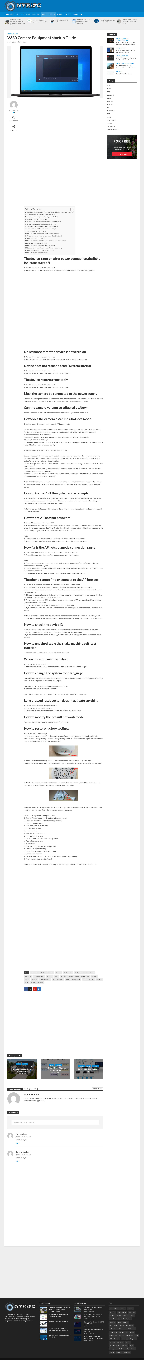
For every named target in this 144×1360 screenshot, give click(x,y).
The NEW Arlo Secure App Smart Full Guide (107, 21)
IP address (122, 1329)
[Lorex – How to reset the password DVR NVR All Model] (77, 1339)
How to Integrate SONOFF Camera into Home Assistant (85, 21)
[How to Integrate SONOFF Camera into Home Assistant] (74, 21)
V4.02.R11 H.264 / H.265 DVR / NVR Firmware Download (93, 1315)
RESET (85, 979)
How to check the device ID (36, 238)
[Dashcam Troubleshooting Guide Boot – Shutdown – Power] (119, 21)
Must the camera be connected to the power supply (43, 222)
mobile (27, 979)
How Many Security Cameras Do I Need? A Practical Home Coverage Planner (17, 22)
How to (70, 976)
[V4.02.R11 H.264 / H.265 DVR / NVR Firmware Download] (77, 1317)
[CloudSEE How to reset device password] (77, 1331)
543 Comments (89, 1311)
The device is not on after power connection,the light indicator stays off (49, 212)
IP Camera (131, 1329)
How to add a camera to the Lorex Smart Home (125, 51)
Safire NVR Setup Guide (124, 74)
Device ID (28, 976)
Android (43, 973)
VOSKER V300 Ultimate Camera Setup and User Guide (126, 67)
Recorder (120, 1342)
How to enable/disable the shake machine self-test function (46, 241)
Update (112, 1352)
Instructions (113, 1329)
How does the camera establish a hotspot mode (42, 226)
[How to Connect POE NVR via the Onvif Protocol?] (110, 58)
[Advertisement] (104, 5)
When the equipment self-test (37, 243)
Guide (44, 14)
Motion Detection (132, 1335)
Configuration (68, 973)
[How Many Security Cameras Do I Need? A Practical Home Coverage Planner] (7, 22)
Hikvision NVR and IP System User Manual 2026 (40, 21)
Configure (78, 973)
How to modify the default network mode (41, 250)
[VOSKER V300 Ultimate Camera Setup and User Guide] (110, 66)
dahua (119, 1315)
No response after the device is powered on (40, 214)
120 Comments (89, 1319)
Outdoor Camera (44, 979)
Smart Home (130, 64)
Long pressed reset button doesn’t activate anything (44, 248)
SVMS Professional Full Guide (61, 21)
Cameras (58, 973)
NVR (17, 14)
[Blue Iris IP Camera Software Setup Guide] (77, 1309)
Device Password (39, 976)
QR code (112, 1342)
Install (122, 1325)
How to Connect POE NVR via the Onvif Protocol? (126, 59)
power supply (76, 979)
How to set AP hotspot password (37, 231)
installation (129, 1325)
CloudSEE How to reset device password (93, 1330)
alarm (37, 973)
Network (34, 979)
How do (63, 976)
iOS (88, 976)
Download (113, 1319)
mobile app (113, 1335)
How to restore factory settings (37, 253)
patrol (68, 979)
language (94, 976)
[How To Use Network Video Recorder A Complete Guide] (110, 40)
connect (112, 1315)
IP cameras (113, 1332)
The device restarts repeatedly (36, 219)
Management (123, 1332)
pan (54, 979)
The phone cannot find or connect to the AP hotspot (44, 236)
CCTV (28, 14)
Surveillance (131, 1349)
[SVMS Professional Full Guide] (52, 21)
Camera (50, 973)
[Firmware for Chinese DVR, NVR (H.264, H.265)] (77, 1324)
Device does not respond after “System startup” (42, 217)
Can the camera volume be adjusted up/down (41, 224)
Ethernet (121, 1319)
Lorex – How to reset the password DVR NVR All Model (93, 1337)
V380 (26, 982)
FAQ (122, 38)
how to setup (114, 1325)
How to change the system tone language (41, 245)
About (68, 14)
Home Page (10, 14)
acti (32, 973)
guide (56, 976)
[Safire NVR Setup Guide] (110, 73)
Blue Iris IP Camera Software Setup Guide (93, 1308)
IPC (23, 14)
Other (59, 14)
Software (36, 14)
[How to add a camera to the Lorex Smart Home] (110, 50)
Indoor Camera (80, 976)
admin (116, 1309)
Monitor (121, 1335)
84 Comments (89, 1340)
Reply (17, 1143)
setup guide (113, 1349)
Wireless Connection (36, 982)
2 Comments (14, 121)
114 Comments (89, 1326)
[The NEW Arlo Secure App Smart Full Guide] (96, 21)
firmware (50, 976)
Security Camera (115, 1345)
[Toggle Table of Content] (71, 209)
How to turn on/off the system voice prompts (41, 229)
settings (91, 979)
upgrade (99, 979)
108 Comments (89, 1333)
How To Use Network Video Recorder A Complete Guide (125, 43)
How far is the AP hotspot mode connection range (43, 234)
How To (52, 14)
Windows (127, 1352)
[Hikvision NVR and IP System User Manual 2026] (29, 21)
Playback (133, 1339)
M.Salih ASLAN (13, 111)
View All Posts (97, 1088)
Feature (128, 1319)
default (85, 973)
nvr (118, 1339)
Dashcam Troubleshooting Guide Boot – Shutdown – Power (129, 21)
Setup (131, 1345)
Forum (75, 14)
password (60, 979)
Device (92, 973)
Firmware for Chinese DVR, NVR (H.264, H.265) (94, 1323)
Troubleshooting (122, 40)
